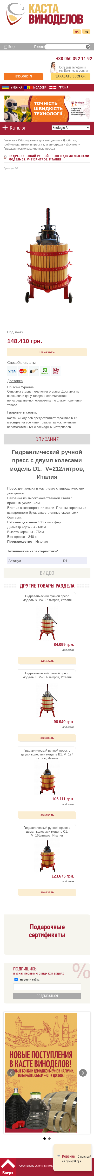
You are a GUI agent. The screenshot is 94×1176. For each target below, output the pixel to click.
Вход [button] (11, 47)
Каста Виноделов (47, 1165)
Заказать (47, 352)
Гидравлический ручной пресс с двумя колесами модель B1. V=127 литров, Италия (47, 754)
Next (83, 1073)
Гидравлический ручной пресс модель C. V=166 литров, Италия (47, 675)
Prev (11, 1073)
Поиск (39, 47)
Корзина (68, 1156)
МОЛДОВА (39, 87)
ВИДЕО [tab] (47, 573)
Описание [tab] (47, 439)
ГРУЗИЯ (63, 87)
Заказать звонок (70, 76)
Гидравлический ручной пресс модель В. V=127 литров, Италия (47, 598)
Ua (77, 32)
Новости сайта (29, 979)
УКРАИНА (16, 87)
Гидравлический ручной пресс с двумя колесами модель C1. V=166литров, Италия (47, 831)
